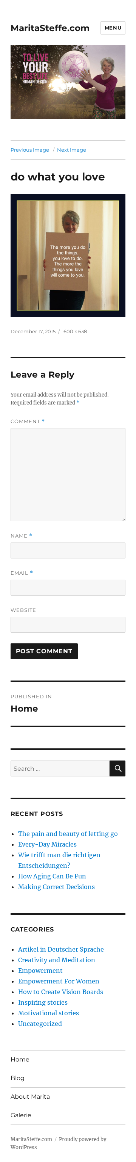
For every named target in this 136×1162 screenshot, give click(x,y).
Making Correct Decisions (56, 887)
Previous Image (30, 150)
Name (21, 536)
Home (20, 1059)
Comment (28, 421)
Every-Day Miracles (47, 844)
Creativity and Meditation (56, 960)
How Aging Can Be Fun (52, 876)
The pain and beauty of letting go (68, 833)
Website (23, 610)
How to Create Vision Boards (60, 992)
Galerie (21, 1115)
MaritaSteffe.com (50, 28)
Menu (113, 28)
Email (22, 573)
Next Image (71, 150)
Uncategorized (40, 1023)
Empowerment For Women (58, 981)
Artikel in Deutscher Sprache (61, 949)
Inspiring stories (43, 1002)
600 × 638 (75, 331)
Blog (18, 1078)
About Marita (30, 1096)
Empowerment (40, 970)
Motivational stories (48, 1013)
